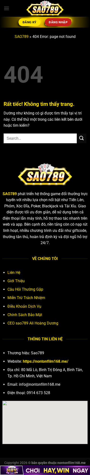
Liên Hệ (13, 272)
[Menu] (6, 8)
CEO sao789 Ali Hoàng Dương (32, 323)
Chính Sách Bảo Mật (24, 315)
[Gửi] (81, 138)
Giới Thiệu (16, 281)
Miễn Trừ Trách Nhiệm (26, 297)
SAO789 (22, 36)
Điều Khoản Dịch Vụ (24, 306)
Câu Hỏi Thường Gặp (25, 289)
